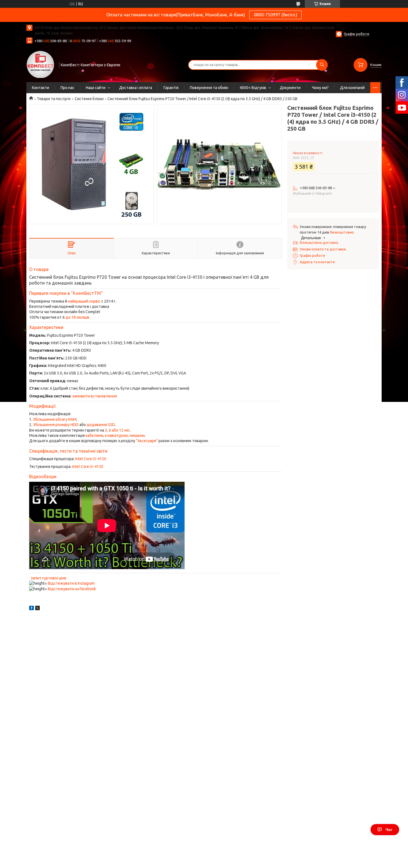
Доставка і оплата (135, 88)
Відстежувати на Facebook (72, 589)
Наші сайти (95, 88)
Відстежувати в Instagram (71, 583)
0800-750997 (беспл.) (275, 14)
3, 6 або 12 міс (117, 430)
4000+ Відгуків (253, 88)
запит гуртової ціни (48, 578)
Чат (389, 829)
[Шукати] (322, 65)
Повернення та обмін (209, 88)
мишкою (137, 435)
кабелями (94, 435)
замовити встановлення (94, 396)
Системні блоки (89, 99)
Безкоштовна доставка (319, 242)
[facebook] (31, 609)
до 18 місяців (77, 317)
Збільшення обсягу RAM (54, 419)
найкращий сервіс (84, 301)
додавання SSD (101, 424)
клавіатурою (116, 435)
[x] (37, 609)
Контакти (40, 88)
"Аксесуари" (147, 441)
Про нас (67, 88)
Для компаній (352, 88)
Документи (290, 88)
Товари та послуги (53, 99)
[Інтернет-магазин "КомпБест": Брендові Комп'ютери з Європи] (40, 64)
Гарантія (170, 88)
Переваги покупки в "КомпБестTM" (66, 293)
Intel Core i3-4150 (90, 459)
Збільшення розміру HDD (56, 424)
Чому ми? (320, 88)
